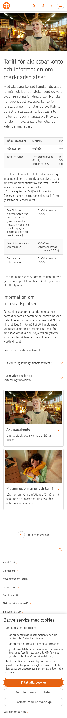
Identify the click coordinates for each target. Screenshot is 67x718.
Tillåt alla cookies (34, 682)
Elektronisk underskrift (16, 603)
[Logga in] (51, 5)
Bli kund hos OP (12, 611)
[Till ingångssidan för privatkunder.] (6, 5)
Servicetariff (10, 587)
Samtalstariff (10, 595)
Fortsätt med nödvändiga (33, 702)
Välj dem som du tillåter (33, 692)
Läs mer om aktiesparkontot (22, 350)
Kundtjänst (9, 562)
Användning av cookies (16, 578)
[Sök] (34, 5)
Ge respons (9, 570)
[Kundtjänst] (42, 5)
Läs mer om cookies (15, 711)
